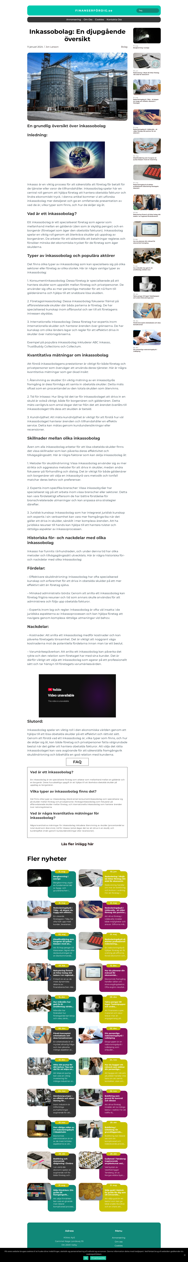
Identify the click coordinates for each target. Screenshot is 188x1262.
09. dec (113, 997)
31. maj (62, 903)
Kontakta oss (114, 19)
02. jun (113, 871)
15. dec (113, 965)
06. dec (62, 1028)
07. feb (62, 965)
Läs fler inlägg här (77, 844)
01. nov (62, 1122)
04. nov (62, 1091)
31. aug (61, 1185)
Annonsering (73, 19)
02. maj (62, 934)
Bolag (124, 47)
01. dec (62, 1060)
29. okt (113, 1122)
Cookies (99, 19)
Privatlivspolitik (98, 1258)
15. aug (61, 871)
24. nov (113, 1060)
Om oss (88, 19)
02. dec (113, 1028)
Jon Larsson (52, 47)
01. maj (113, 934)
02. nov (113, 1091)
